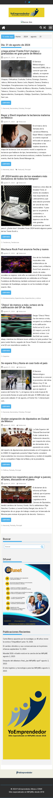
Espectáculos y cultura (33, 298)
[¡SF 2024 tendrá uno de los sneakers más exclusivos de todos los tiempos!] (16, 187)
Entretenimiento (8, 298)
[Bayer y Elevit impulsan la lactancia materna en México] (16, 126)
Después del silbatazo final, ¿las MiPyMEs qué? (22, 661)
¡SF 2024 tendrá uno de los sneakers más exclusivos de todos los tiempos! (24, 177)
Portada (21, 108)
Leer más (6, 103)
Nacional (6, 108)
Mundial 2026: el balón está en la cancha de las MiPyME (25, 653)
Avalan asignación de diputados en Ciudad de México (25, 420)
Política (5, 470)
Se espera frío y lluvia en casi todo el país (24, 363)
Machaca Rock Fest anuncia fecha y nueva (25, 249)
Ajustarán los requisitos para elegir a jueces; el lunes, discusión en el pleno (26, 478)
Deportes (6, 356)
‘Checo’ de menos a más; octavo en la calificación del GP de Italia (22, 306)
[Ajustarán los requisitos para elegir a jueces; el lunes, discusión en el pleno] (16, 488)
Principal (28, 108)
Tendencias (15, 242)
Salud (12, 169)
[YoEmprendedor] (3, 27)
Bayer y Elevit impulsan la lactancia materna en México (25, 116)
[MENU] (50, 27)
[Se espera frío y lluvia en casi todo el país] (16, 371)
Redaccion (22, 57)
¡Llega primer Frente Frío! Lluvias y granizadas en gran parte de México (21, 52)
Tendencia (6, 242)
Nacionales (14, 108)
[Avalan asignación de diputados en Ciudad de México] (16, 429)
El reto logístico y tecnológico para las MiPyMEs (22, 668)
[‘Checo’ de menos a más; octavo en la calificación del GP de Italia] (16, 315)
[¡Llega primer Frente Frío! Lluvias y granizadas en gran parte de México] (16, 62)
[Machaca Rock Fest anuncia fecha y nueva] (16, 257)
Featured (21, 169)
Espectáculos (19, 298)
